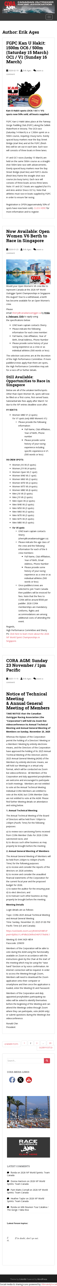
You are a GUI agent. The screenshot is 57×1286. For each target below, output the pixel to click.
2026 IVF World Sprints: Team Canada (28, 1174)
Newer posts (12, 1044)
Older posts (45, 1047)
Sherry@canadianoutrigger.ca (26, 312)
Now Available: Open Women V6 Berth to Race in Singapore (28, 235)
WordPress (42, 1279)
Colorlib (22, 1279)
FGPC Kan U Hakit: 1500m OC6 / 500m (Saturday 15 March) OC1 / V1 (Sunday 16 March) (27, 52)
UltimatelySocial (49, 1284)
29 (50, 1043)
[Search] (47, 1060)
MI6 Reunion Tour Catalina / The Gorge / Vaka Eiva (27, 1208)
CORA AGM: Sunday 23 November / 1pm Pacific (27, 665)
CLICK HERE (40, 208)
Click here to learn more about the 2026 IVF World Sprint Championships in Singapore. (27, 637)
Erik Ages (27, 70)
